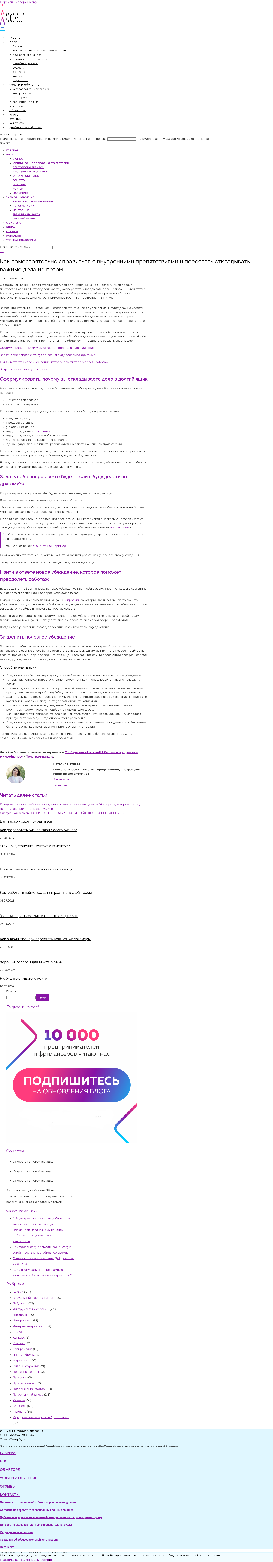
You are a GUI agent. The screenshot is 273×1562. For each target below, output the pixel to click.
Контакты (13, 235)
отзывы (8, 1486)
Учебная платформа (21, 239)
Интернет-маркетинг (28, 1326)
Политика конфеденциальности (23, 1560)
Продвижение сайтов (29, 1389)
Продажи (20, 1377)
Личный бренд (24, 1354)
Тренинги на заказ (26, 214)
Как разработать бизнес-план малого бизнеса (38, 830)
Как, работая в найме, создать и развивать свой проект (46, 892)
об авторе (10, 1470)
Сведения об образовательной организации (29, 1539)
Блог (9, 154)
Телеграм (60, 785)
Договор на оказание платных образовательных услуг (36, 1524)
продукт (73, 600)
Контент (19, 188)
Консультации (23, 205)
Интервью (20, 1315)
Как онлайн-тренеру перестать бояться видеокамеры (45, 939)
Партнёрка (7, 1547)
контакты (10, 1495)
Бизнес (18, 158)
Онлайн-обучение (26, 175)
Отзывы (12, 231)
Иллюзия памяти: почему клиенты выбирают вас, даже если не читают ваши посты (40, 1235)
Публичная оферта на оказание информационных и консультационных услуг (51, 1517)
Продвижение (23, 1383)
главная (8, 1453)
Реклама (19, 1400)
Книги (17, 1332)
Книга (10, 227)
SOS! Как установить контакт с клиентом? (35, 846)
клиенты (44, 431)
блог (4, 1461)
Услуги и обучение (20, 197)
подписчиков (120, 527)
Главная (12, 150)
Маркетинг (20, 192)
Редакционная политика (16, 1532)
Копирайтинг (22, 1349)
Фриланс (19, 184)
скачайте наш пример (49, 546)
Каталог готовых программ (33, 201)
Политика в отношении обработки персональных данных (38, 1502)
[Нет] (53, 1560)
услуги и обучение (18, 1478)
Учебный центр (24, 218)
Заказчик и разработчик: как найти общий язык (39, 916)
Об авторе (13, 222)
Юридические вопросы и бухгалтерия (41, 163)
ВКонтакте (61, 779)
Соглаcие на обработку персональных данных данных (36, 1510)
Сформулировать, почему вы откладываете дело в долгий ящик (47, 348)
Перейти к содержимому (18, 2)
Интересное (22, 1320)
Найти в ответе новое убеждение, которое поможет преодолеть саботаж (54, 362)
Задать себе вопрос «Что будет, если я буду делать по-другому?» (48, 355)
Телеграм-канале (39, 756)
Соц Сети (19, 180)
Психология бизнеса (28, 167)
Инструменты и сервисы (30, 171)
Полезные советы (26, 1372)
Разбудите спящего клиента (23, 978)
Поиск (11, 991)
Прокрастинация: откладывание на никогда (36, 869)
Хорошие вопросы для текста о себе (31, 962)
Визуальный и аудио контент (34, 1297)
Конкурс (19, 1337)
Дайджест (20, 1303)
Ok (49, 1560)
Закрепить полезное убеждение (24, 369)
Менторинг (21, 210)
